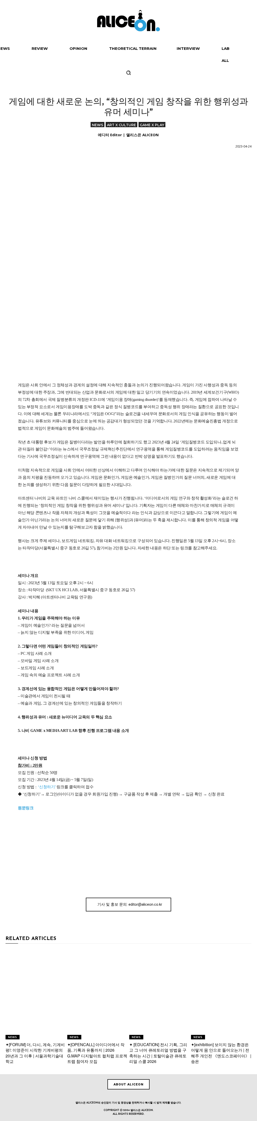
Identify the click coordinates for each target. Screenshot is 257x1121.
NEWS (97, 125)
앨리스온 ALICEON (142, 134)
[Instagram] (116, 1095)
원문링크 (25, 808)
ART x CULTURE (121, 125)
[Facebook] (105, 1095)
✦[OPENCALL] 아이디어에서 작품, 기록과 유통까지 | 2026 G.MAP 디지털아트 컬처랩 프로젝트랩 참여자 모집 (97, 1053)
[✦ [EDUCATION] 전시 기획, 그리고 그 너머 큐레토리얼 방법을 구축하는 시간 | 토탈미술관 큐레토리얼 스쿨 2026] (159, 994)
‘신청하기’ (47, 787)
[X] (151, 1095)
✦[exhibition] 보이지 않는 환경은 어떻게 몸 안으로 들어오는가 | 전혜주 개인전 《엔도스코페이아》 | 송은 (221, 1053)
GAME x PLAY (152, 125)
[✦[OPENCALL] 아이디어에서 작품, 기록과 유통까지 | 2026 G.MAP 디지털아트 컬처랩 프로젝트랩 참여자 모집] (97, 994)
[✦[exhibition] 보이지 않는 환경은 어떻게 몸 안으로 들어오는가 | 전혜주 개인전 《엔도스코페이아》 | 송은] (221, 994)
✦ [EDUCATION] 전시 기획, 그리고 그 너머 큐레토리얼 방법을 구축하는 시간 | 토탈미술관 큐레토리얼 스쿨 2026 (158, 1053)
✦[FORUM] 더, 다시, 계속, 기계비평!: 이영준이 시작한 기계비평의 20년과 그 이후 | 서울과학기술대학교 (35, 1053)
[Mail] (140, 1095)
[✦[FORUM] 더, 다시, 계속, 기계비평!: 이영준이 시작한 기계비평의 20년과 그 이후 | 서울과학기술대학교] (36, 994)
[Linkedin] (128, 1095)
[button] (128, 73)
